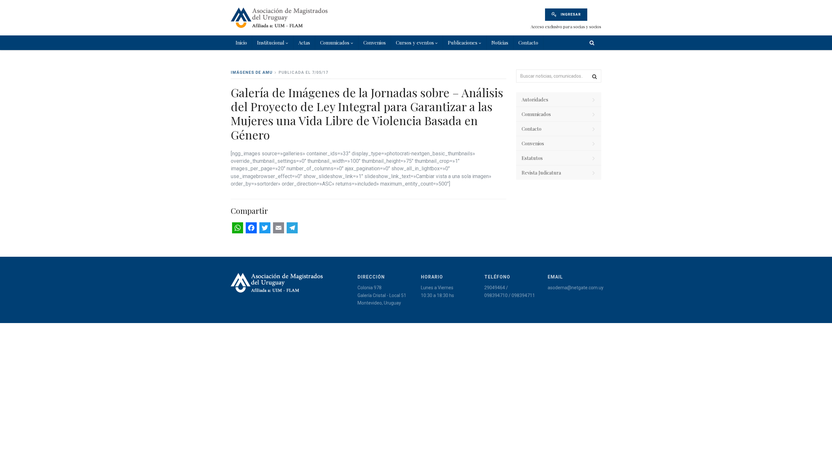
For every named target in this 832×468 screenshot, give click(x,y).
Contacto (528, 42)
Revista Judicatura (541, 172)
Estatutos (532, 158)
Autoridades (535, 99)
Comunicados (334, 42)
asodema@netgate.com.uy (576, 287)
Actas (304, 42)
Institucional (270, 42)
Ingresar (570, 14)
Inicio (241, 42)
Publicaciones (462, 42)
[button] (594, 76)
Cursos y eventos (415, 42)
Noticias (499, 42)
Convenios (374, 42)
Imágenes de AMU (251, 72)
